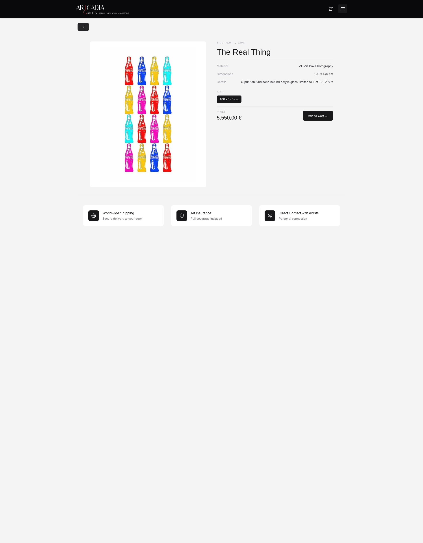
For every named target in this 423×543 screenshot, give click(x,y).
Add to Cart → (318, 116)
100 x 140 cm (229, 99)
